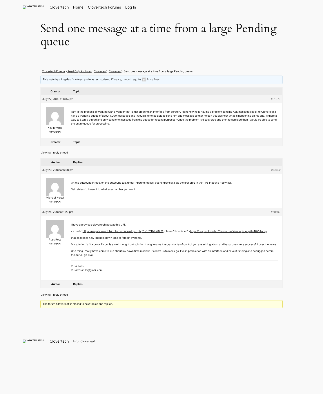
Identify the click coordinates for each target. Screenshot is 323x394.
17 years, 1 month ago (124, 79)
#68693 (276, 211)
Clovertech (59, 7)
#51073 (276, 99)
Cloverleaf (100, 71)
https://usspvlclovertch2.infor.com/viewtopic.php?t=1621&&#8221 (123, 231)
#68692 (276, 170)
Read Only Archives (79, 71)
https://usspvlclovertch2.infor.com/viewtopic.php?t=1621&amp (228, 231)
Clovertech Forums (53, 71)
